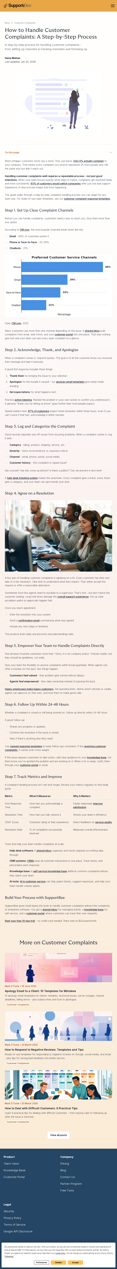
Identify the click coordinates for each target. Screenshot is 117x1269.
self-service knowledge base (50, 871)
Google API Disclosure (18, 1231)
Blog (7, 23)
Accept (75, 1263)
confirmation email (29, 620)
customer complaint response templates (87, 198)
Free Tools (67, 1190)
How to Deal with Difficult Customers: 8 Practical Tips (41, 1108)
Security (9, 1211)
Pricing (64, 1163)
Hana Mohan (12, 58)
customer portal (64, 334)
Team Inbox (11, 1163)
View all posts (58, 1135)
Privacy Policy (12, 1218)
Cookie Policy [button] (60, 1253)
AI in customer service (33, 881)
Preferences (41, 1263)
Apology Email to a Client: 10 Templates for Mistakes (40, 991)
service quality (103, 822)
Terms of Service (14, 1224)
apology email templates (70, 381)
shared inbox (92, 330)
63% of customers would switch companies (56, 183)
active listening (23, 399)
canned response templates (26, 746)
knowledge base (96, 757)
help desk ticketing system (22, 478)
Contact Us (67, 1177)
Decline (58, 1263)
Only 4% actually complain (88, 160)
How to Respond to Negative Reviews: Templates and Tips (44, 1049)
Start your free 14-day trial (20, 920)
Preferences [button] (9, 1256)
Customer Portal (14, 1177)
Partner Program (71, 1183)
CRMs (30, 860)
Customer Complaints (24, 23)
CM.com (24, 229)
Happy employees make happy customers (29, 689)
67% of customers (38, 411)
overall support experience (73, 596)
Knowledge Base (14, 1170)
